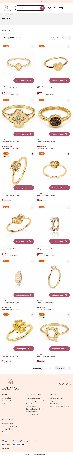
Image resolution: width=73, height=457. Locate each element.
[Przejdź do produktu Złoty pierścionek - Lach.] (54, 332)
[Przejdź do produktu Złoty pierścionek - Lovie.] (54, 171)
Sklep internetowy (36, 454)
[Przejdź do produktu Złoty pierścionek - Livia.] (54, 225)
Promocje (29, 403)
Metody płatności (32, 414)
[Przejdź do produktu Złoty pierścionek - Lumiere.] (19, 171)
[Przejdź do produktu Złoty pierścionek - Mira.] (19, 64)
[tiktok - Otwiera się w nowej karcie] (70, 384)
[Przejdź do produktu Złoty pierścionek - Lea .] (19, 332)
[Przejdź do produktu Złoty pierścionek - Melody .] (54, 64)
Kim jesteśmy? (7, 398)
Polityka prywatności (57, 403)
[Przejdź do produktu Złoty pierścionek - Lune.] (54, 117)
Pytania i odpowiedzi (33, 398)
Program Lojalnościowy (10, 426)
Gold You (4, 15)
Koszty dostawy (31, 412)
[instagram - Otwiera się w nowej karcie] (63, 384)
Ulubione (5, 432)
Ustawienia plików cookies (59, 406)
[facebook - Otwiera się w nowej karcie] (67, 384)
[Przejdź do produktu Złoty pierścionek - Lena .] (54, 278)
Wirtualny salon (7, 401)
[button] (42, 8)
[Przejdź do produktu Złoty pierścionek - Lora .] (19, 225)
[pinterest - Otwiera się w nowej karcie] (59, 384)
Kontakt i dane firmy (57, 398)
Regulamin (54, 401)
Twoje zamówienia (8, 429)
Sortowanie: (5, 34)
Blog (3, 403)
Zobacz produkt (22, 81)
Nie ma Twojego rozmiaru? (35, 401)
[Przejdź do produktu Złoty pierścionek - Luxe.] (19, 117)
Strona (58, 38)
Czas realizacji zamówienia (35, 409)
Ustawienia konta (8, 423)
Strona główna (31, 406)
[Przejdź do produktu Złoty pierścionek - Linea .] (19, 278)
